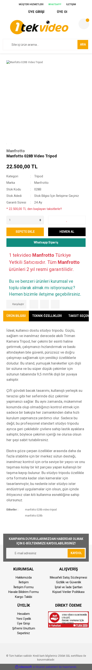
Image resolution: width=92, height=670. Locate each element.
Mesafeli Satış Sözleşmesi (68, 577)
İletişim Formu (23, 587)
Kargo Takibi (23, 597)
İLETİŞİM (71, 4)
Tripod (38, 176)
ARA (83, 44)
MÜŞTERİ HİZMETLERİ (30, 4)
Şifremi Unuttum (23, 628)
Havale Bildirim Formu (23, 592)
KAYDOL (76, 553)
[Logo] (39, 27)
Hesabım (23, 614)
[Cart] (84, 23)
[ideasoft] (23, 667)
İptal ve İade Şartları (68, 587)
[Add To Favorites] (67, 220)
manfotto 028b (33, 515)
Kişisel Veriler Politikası (68, 592)
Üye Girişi (23, 623)
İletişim (24, 582)
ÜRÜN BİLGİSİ (16, 316)
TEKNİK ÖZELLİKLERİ (47, 316)
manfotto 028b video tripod (41, 509)
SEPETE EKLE (25, 231)
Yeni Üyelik (23, 619)
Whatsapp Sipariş (46, 242)
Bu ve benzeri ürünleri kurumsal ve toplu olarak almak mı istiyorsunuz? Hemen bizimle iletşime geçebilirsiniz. (45, 288)
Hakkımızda (24, 577)
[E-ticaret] (45, 667)
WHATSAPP (54, 4)
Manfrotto (15, 151)
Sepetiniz (23, 633)
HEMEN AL (66, 231)
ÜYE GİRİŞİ (35, 12)
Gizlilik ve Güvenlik (68, 582)
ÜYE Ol (61, 12)
